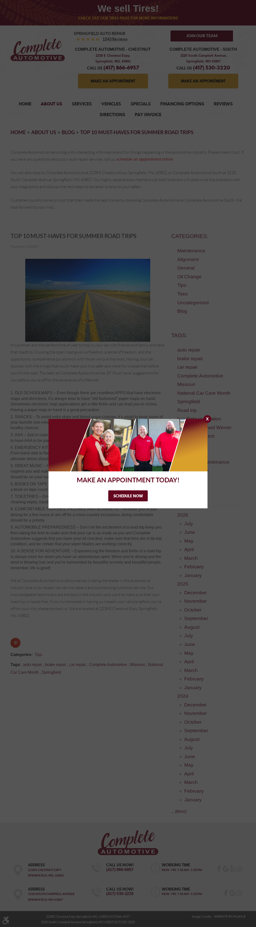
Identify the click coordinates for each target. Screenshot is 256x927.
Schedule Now (128, 496)
